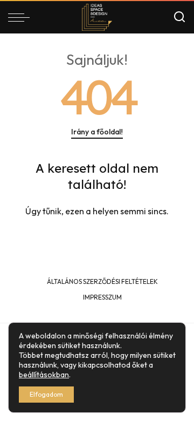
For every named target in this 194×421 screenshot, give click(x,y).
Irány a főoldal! (97, 132)
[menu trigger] (21, 17)
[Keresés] (179, 17)
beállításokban (44, 374)
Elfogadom (46, 394)
